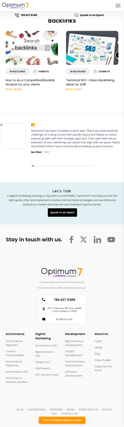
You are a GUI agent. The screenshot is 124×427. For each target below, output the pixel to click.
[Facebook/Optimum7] (71, 239)
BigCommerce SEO (44, 354)
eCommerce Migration (14, 343)
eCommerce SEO (46, 345)
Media (98, 347)
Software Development (74, 374)
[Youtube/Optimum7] (111, 239)
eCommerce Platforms (14, 363)
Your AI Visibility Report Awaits (62, 420)
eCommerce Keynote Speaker (17, 380)
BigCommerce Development (74, 343)
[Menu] (118, 5)
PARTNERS (56, 409)
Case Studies (103, 360)
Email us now (64, 319)
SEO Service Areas (46, 375)
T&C (54, 414)
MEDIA (71, 409)
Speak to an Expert (93, 15)
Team (98, 341)
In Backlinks (17, 71)
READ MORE (14, 89)
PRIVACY (107, 409)
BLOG (20, 409)
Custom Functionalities (15, 353)
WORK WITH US (88, 409)
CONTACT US (69, 414)
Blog (97, 354)
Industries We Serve (103, 368)
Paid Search (42, 368)
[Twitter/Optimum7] (83, 239)
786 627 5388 (29, 15)
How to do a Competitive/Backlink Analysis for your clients (30, 82)
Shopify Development (74, 353)
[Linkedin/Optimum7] (97, 239)
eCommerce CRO (17, 372)
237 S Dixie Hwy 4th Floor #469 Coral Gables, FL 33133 (64, 310)
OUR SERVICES (37, 409)
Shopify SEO (42, 362)
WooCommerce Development (75, 363)
